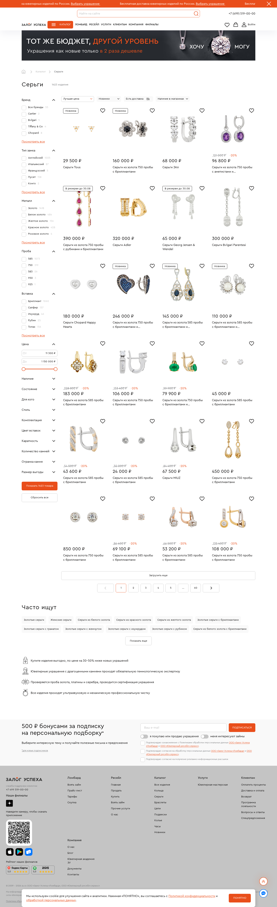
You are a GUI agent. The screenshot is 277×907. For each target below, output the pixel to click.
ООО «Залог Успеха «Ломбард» (227, 751)
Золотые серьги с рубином (169, 629)
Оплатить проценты (253, 784)
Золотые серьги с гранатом (41, 629)
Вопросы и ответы (253, 812)
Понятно (239, 898)
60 (195, 588)
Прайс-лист (74, 790)
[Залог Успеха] (34, 24)
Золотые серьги (34, 620)
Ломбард (81, 24)
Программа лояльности (248, 804)
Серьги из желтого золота (174, 620)
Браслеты (160, 802)
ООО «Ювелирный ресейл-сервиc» (179, 746)
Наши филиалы (17, 795)
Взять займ (74, 784)
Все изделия (162, 784)
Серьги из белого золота (94, 620)
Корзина (236, 25)
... (183, 588)
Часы (157, 826)
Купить (115, 796)
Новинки (159, 832)
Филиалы (151, 24)
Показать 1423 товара (39, 486)
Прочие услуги (120, 808)
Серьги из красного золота (133, 620)
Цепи (157, 808)
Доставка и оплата (252, 790)
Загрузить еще (158, 575)
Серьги (158, 796)
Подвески (160, 814)
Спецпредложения (253, 818)
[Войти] (247, 25)
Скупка (71, 802)
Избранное (227, 25)
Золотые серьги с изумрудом (127, 629)
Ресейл (94, 24)
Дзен (9, 803)
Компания (136, 24)
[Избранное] (102, 110)
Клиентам (120, 24)
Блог (70, 853)
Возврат (246, 796)
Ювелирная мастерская (213, 784)
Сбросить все (39, 497)
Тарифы (72, 796)
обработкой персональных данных (51, 900)
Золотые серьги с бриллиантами (218, 620)
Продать (116, 790)
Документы (74, 868)
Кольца (158, 790)
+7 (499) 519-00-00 (242, 13)
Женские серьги (61, 620)
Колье (158, 820)
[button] (138, 99)
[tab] (81, 149)
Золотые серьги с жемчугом (83, 629)
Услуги (106, 24)
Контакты (73, 874)
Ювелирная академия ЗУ (80, 861)
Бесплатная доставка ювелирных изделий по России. (123, 3)
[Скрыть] (269, 4)
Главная (24, 72)
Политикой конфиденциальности (191, 896)
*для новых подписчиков (35, 750)
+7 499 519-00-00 (17, 789)
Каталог (65, 24)
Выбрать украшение (51, 3)
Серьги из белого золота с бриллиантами (219, 629)
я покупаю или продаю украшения (174, 736)
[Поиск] (196, 13)
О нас (114, 814)
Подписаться (242, 727)
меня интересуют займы (227, 736)
